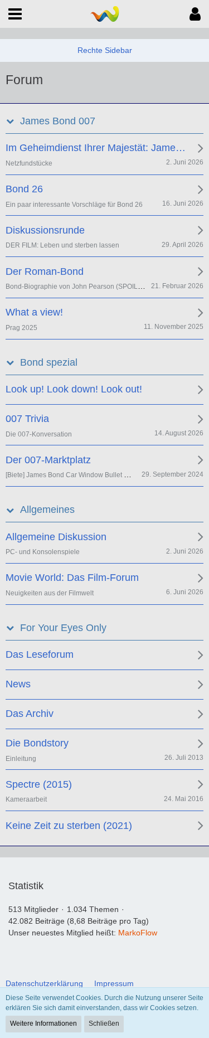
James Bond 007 (57, 121)
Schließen (104, 1023)
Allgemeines (47, 509)
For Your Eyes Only (63, 627)
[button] (15, 14)
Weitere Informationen (43, 1023)
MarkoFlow (137, 932)
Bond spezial (48, 362)
